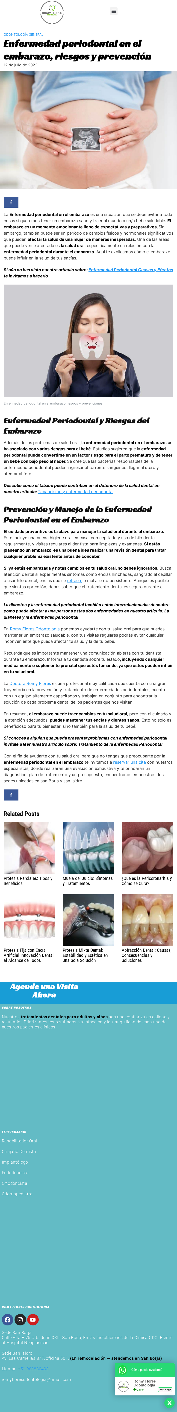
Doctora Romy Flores (30, 683)
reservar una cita (129, 762)
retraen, (74, 580)
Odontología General (23, 34)
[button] (114, 11)
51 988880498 (35, 1368)
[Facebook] (7, 1319)
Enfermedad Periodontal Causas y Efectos (130, 269)
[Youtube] (33, 1319)
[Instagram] (20, 1319)
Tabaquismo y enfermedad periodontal (75, 491)
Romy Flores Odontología (35, 628)
